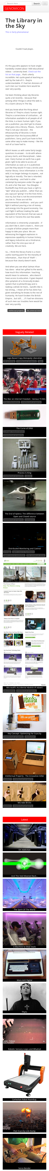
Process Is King (24, 472)
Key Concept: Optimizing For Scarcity (24, 733)
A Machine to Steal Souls (24, 946)
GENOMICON (14, 8)
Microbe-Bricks (24, 802)
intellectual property (16, 310)
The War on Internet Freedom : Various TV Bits (25, 399)
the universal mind (34, 310)
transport (29, 519)
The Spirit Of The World (24, 909)
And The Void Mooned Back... (24, 876)
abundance (9, 690)
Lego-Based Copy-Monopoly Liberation (24, 358)
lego (40, 361)
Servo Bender (24, 1168)
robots (28, 476)
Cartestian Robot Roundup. (24, 1099)
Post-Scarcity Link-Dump (24, 1131)
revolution (30, 736)
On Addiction (24, 849)
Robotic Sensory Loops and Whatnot (24, 1049)
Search (37, 3)
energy (7, 551)
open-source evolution (14, 555)
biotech (7, 779)
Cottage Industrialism (14, 431)
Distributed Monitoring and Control (24, 548)
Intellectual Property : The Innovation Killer (24, 776)
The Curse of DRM (24, 428)
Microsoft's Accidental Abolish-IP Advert (24, 687)
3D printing (9, 361)
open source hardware (23, 551)
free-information (11, 402)
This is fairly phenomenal (17, 32)
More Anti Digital (24, 980)
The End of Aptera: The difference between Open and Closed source (24, 515)
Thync (24, 1012)
